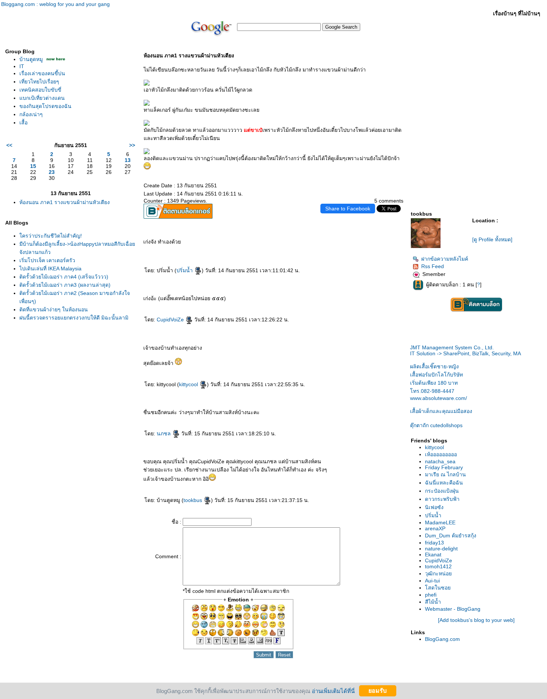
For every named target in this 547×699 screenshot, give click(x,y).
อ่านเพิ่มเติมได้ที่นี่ (333, 690)
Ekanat (433, 554)
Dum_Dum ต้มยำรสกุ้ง (450, 535)
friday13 (434, 543)
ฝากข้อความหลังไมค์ (444, 259)
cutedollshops (436, 425)
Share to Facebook (347, 209)
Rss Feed (432, 266)
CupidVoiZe (171, 320)
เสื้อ (23, 122)
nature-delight (441, 549)
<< (9, 145)
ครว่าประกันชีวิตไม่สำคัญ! (50, 236)
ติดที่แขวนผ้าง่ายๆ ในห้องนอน (53, 309)
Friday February (444, 467)
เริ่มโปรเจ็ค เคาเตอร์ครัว (47, 260)
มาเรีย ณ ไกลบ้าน (445, 474)
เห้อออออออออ (441, 454)
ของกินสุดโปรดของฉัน (45, 106)
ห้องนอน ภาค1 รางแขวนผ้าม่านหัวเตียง (64, 202)
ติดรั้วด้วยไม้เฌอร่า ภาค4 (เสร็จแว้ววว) (63, 277)
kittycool (189, 384)
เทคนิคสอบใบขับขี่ (40, 90)
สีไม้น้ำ (433, 602)
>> (132, 145)
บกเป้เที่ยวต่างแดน (42, 98)
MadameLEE (440, 522)
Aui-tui (432, 581)
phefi (430, 595)
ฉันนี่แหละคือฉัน (444, 483)
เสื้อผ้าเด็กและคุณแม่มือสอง (441, 411)
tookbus (193, 500)
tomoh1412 (438, 566)
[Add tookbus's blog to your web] (476, 620)
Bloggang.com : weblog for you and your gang (55, 4)
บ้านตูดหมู (31, 59)
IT (21, 66)
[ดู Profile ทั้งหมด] (492, 239)
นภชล (164, 433)
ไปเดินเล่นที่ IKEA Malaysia (50, 268)
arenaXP (435, 528)
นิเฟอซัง (434, 507)
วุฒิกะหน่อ (438, 573)
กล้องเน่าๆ (31, 114)
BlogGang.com (442, 639)
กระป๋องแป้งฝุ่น (442, 491)
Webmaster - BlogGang (452, 609)
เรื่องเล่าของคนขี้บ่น (42, 73)
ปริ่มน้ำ (185, 270)
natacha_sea (440, 461)
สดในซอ (438, 588)
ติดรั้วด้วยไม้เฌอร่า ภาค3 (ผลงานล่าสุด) (65, 285)
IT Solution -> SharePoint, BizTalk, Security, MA (465, 350)
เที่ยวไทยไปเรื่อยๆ (39, 82)
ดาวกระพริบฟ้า (442, 499)
